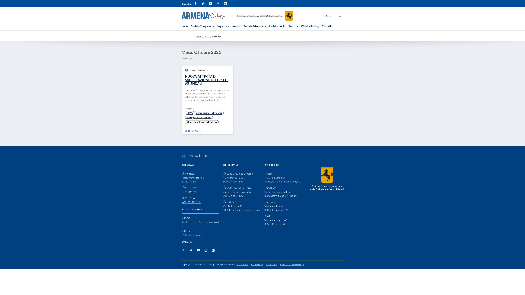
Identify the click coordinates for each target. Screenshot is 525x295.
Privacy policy (242, 264)
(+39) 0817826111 (191, 202)
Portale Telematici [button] (254, 26)
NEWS (189, 112)
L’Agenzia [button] (222, 26)
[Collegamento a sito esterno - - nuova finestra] (327, 179)
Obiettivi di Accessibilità (291, 264)
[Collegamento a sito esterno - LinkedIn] (225, 5)
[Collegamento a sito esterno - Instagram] (218, 5)
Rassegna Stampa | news (199, 117)
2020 (206, 36)
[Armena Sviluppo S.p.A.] (203, 15)
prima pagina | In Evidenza (209, 112)
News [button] (235, 26)
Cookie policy (257, 264)
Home (185, 26)
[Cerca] (340, 16)
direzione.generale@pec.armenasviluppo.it (200, 223)
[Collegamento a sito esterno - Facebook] (195, 5)
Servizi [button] (292, 26)
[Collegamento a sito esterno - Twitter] (203, 5)
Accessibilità (271, 264)
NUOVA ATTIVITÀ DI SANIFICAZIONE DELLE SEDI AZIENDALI (206, 79)
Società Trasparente (202, 26)
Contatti (327, 26)
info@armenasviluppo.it (192, 235)
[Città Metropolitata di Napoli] (265, 16)
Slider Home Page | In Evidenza (201, 122)
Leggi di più (192, 131)
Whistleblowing (310, 26)
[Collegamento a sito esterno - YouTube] (210, 5)
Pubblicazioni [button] (276, 26)
